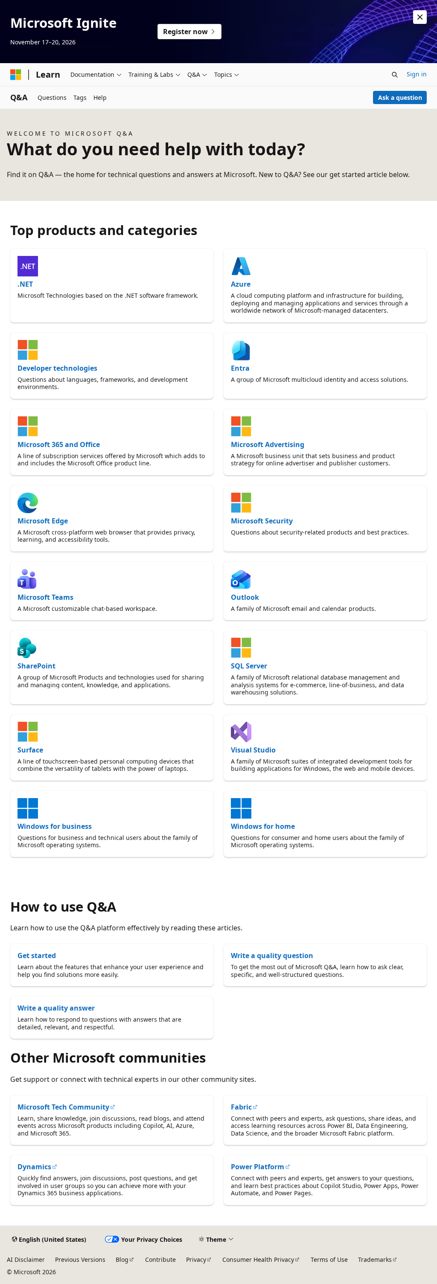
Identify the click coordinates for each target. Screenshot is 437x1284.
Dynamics (34, 1166)
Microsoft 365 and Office (58, 444)
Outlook (245, 597)
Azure (241, 284)
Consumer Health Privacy (258, 1259)
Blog (122, 1259)
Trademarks (375, 1259)
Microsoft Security (262, 521)
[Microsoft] (15, 74)
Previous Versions (80, 1259)
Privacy (196, 1259)
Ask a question (400, 97)
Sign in (417, 74)
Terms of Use (329, 1259)
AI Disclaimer (26, 1259)
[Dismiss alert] (420, 17)
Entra (240, 368)
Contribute (160, 1259)
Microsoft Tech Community (63, 1107)
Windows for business (54, 826)
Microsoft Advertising (267, 444)
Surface (30, 750)
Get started (36, 955)
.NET (25, 284)
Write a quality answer (56, 1008)
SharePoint (36, 666)
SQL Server (249, 666)
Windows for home (263, 826)
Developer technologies (57, 368)
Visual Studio (253, 750)
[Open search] (394, 74)
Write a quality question (272, 955)
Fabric (241, 1107)
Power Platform (257, 1166)
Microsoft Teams (45, 597)
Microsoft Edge (42, 521)
